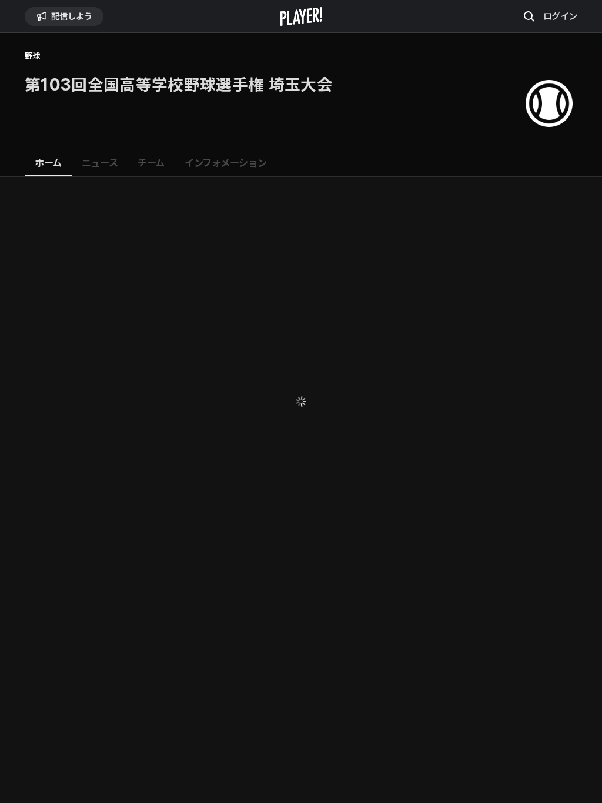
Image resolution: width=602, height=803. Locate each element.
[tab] (48, 163)
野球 (32, 56)
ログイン (560, 16)
